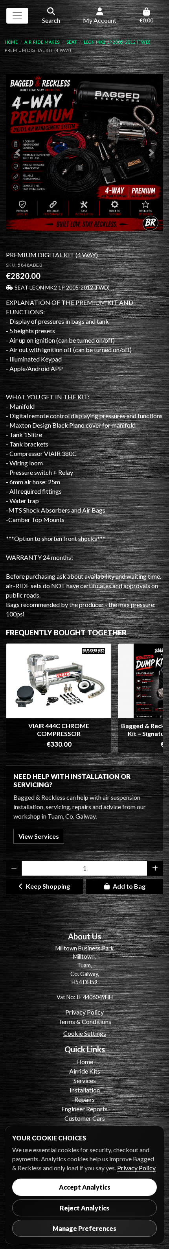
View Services (38, 836)
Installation (85, 1090)
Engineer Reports (84, 1108)
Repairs (84, 1099)
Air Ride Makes (42, 42)
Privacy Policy (84, 1012)
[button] (17, 152)
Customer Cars (84, 1118)
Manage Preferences (84, 1228)
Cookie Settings (84, 1033)
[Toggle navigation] (17, 16)
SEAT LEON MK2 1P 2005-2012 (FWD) (62, 287)
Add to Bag (129, 886)
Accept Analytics (84, 1187)
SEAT (71, 42)
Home (11, 42)
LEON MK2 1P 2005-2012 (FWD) (117, 42)
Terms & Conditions (84, 1021)
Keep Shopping (48, 886)
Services (84, 1080)
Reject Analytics (84, 1208)
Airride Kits (84, 1071)
